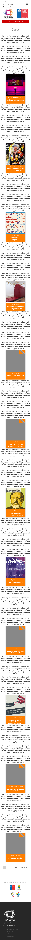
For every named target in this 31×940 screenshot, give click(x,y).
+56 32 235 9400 (10, 925)
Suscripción (9, 2)
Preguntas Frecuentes (13, 929)
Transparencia (10, 936)
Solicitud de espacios (15, 21)
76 (16, 867)
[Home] (15, 13)
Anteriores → (24, 867)
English (8, 932)
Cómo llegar (8, 4)
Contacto (8, 6)
